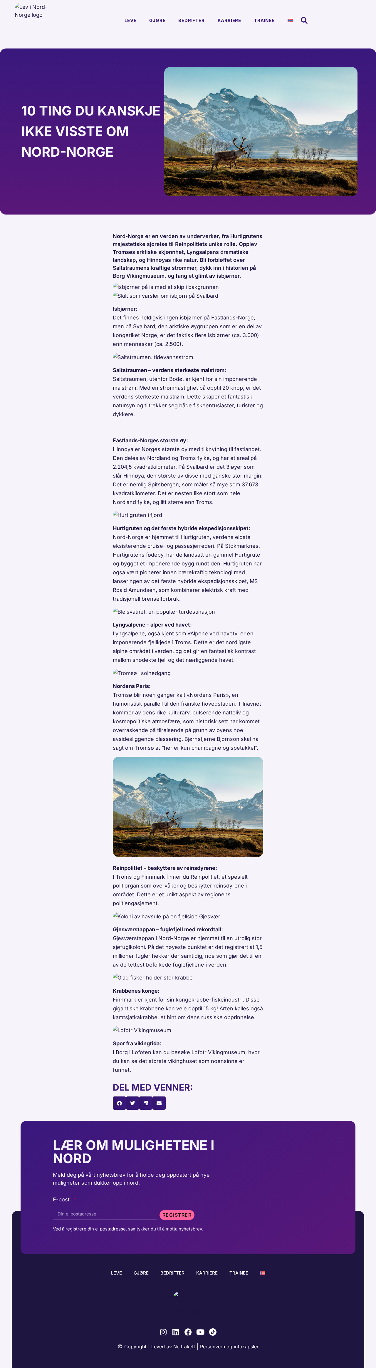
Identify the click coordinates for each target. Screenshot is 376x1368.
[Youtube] (200, 1332)
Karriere (229, 20)
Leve (130, 20)
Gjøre (157, 20)
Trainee (264, 20)
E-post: (63, 1200)
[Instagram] (163, 1332)
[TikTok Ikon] (213, 1332)
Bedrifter (191, 20)
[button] (304, 20)
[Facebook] (188, 1332)
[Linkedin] (176, 1332)
